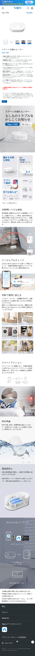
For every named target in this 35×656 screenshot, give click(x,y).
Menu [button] (3, 8)
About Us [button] (5, 618)
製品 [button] (3, 606)
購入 (4, 101)
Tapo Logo (17, 8)
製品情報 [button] (29, 13)
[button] (4, 629)
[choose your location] (32, 8)
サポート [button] (5, 612)
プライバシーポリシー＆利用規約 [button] (14, 637)
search (28, 8)
